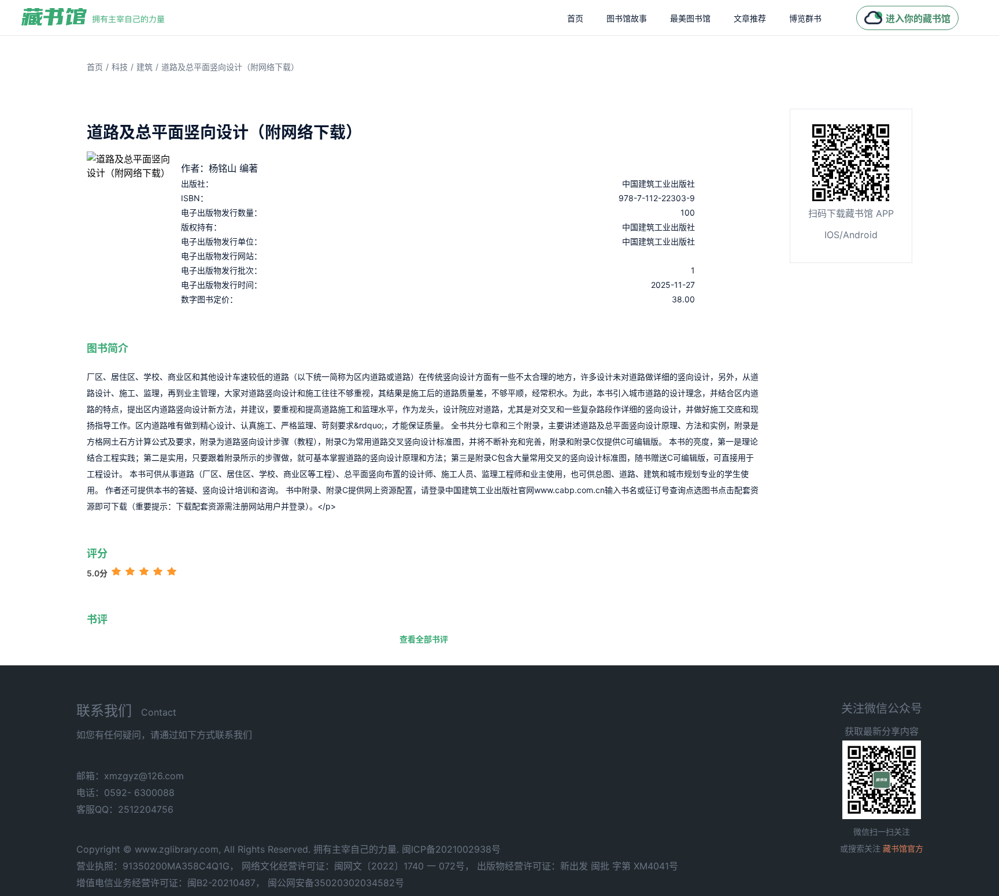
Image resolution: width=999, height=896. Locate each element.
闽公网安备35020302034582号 (336, 882)
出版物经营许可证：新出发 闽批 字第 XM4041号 (577, 866)
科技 (120, 67)
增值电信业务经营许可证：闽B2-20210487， (170, 882)
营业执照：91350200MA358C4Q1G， (157, 866)
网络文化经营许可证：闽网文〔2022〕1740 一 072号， (358, 866)
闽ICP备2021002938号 (451, 849)
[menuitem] (575, 18)
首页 (575, 18)
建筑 (144, 67)
